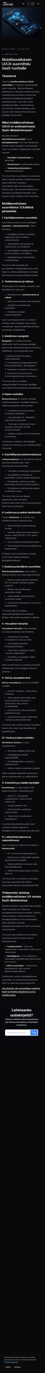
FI (28, 4)
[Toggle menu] (38, 4)
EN (32, 4)
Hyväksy (17, 1367)
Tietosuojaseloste (11, 1362)
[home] (8, 4)
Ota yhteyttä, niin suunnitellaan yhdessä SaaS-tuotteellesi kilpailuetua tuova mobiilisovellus (21, 991)
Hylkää (8, 1367)
